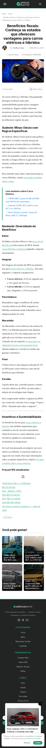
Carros (10, 14)
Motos (23, 637)
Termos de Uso (23, 701)
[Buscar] (41, 4)
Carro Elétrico (7, 517)
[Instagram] (19, 620)
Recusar (27, 743)
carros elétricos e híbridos (22, 269)
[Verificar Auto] (23, 4)
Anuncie (23, 692)
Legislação (23, 646)
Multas (23, 671)
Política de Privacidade (33, 738)
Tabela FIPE (23, 662)
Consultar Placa (23, 658)
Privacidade (23, 696)
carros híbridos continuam (14, 249)
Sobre (23, 683)
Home (4, 14)
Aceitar (37, 743)
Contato (23, 687)
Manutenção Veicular (23, 641)
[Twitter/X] (23, 620)
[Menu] (5, 4)
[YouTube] (27, 620)
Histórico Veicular (23, 667)
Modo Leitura (37, 89)
